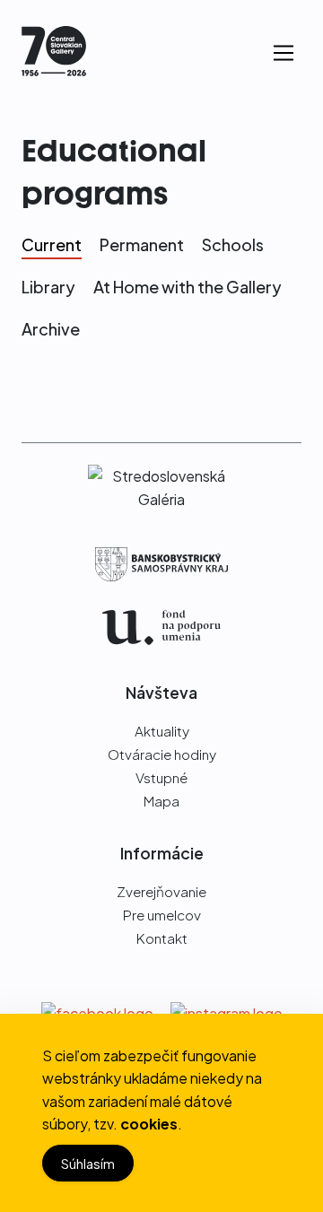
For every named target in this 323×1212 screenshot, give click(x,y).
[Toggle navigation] (283, 53)
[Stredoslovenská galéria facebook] (98, 1011)
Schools (233, 244)
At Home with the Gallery (187, 286)
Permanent (142, 244)
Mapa (161, 800)
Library (48, 286)
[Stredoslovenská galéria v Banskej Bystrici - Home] (54, 53)
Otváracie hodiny (162, 754)
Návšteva (161, 692)
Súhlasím (88, 1163)
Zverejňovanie (161, 891)
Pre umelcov (162, 914)
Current (52, 244)
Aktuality (162, 730)
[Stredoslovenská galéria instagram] (226, 1011)
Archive (51, 328)
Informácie (162, 853)
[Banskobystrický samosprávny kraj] (161, 565)
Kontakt (162, 937)
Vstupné (161, 777)
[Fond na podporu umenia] (161, 627)
